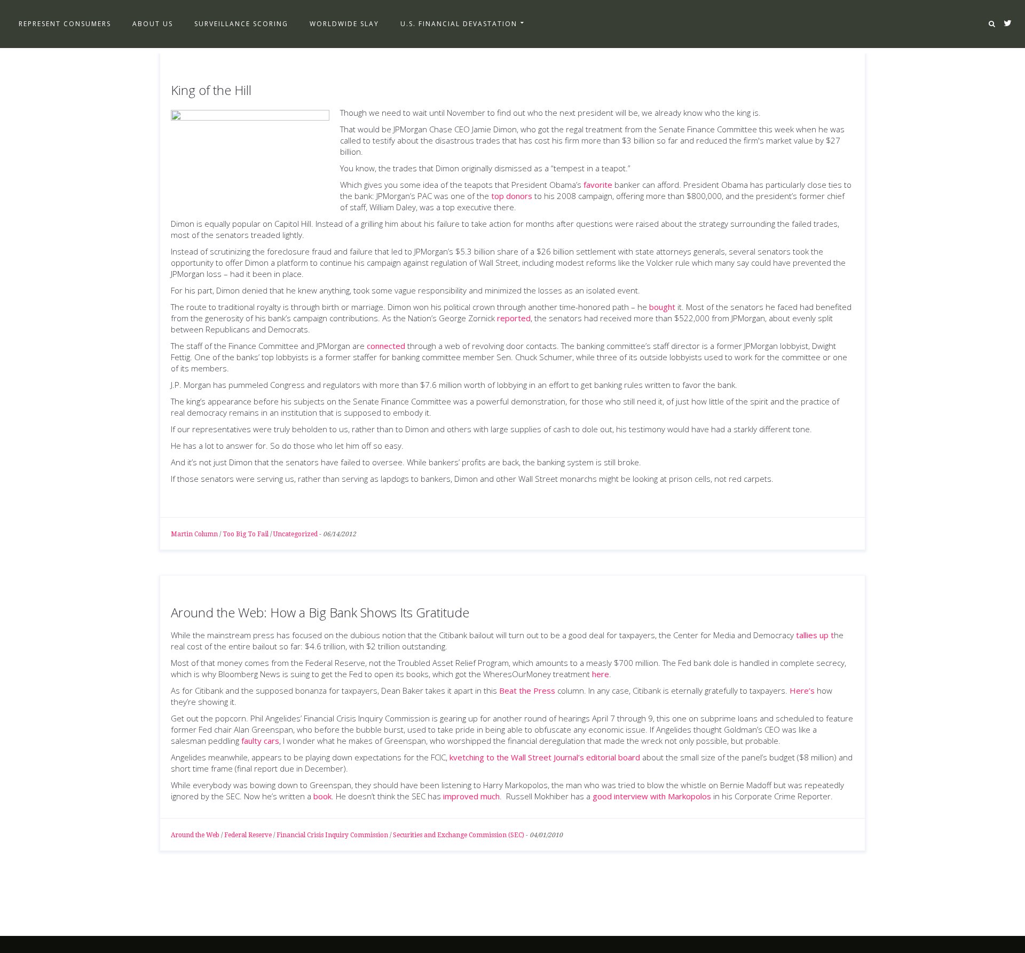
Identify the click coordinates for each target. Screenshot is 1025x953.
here (600, 674)
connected (386, 345)
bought (662, 306)
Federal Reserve (248, 835)
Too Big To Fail (246, 534)
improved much (471, 796)
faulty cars (260, 740)
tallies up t (815, 635)
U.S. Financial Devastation (458, 23)
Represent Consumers (65, 23)
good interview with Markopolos (652, 796)
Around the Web (195, 835)
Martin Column (194, 534)
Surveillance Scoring (241, 23)
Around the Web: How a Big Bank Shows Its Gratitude (320, 612)
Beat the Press (527, 690)
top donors (511, 195)
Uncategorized (295, 534)
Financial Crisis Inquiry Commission (332, 835)
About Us (152, 23)
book (322, 796)
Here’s (802, 690)
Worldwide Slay (344, 23)
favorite (598, 184)
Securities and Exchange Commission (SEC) (458, 835)
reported (514, 318)
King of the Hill (211, 90)
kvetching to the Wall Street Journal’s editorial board (545, 757)
